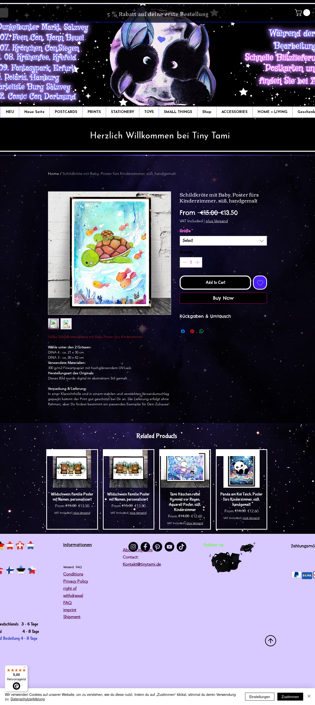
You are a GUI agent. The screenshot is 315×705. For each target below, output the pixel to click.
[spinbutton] (191, 262)
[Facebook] (145, 547)
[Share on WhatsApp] (202, 331)
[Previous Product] (39, 489)
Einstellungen (259, 696)
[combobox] (223, 241)
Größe (186, 231)
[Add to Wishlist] (260, 283)
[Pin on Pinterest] (192, 331)
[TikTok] (181, 547)
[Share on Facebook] (183, 331)
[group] (156, 489)
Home (53, 173)
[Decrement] (184, 262)
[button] (303, 12)
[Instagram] (133, 547)
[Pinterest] (157, 547)
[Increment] (198, 262)
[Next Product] (274, 489)
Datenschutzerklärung (28, 698)
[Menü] (25, 668)
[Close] (309, 696)
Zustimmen (290, 696)
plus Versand (217, 221)
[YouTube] (169, 547)
